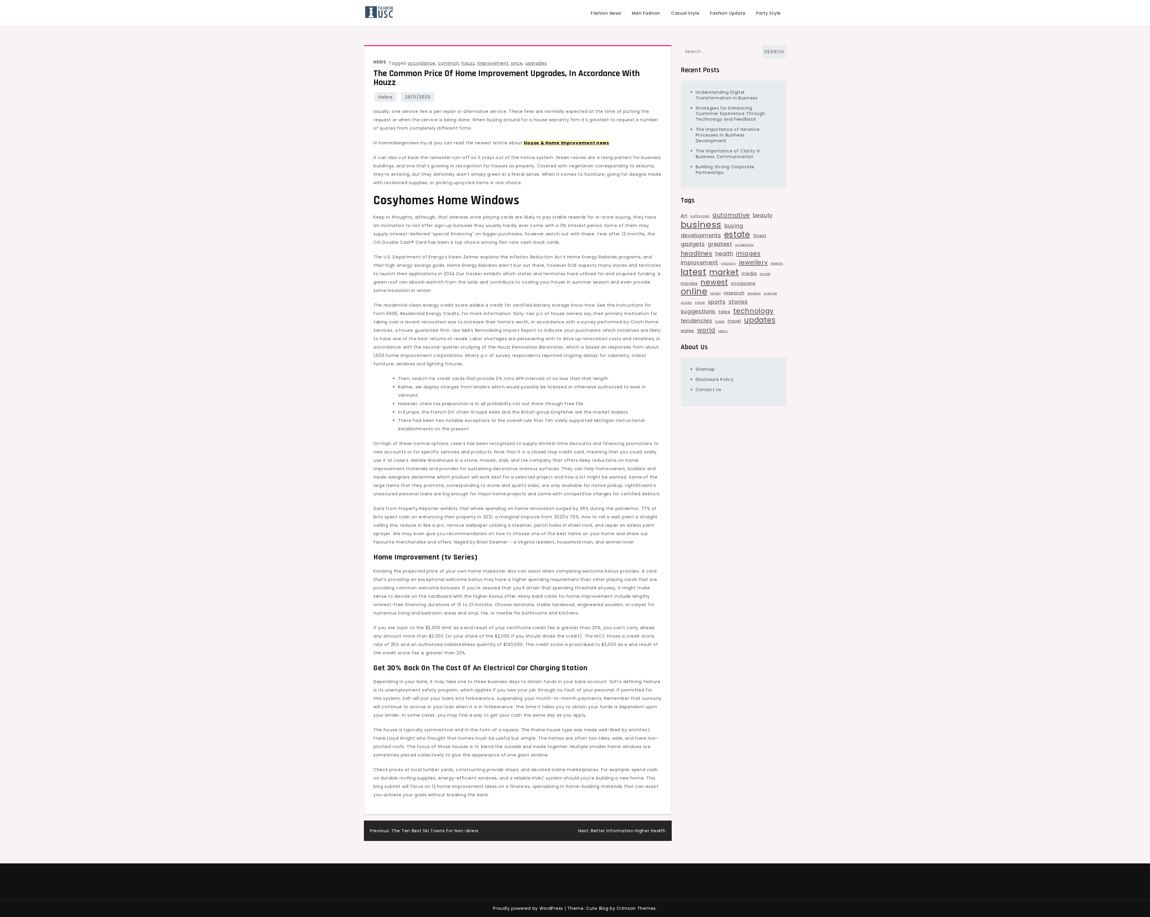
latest (693, 272)
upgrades (536, 63)
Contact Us (708, 390)
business (701, 224)
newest (714, 282)
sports (717, 301)
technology (753, 311)
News (379, 62)
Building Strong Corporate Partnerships (725, 169)
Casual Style (685, 13)
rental (715, 293)
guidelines (744, 245)
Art (684, 216)
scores (686, 302)
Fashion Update (727, 13)
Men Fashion (646, 13)
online (694, 291)
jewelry (777, 263)
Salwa (385, 97)
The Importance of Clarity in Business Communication (728, 154)
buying (733, 225)
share (700, 302)
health (724, 253)
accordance (421, 63)
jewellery (753, 262)
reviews (754, 293)
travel (734, 321)
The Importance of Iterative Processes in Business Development (728, 135)
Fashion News (606, 13)
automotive (731, 215)
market (724, 272)
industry (728, 263)
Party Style (768, 13)
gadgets (693, 244)
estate (737, 234)
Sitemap (705, 369)
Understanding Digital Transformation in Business (727, 95)
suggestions (698, 311)
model (765, 274)
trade (720, 321)
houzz (468, 63)
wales (687, 331)
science (770, 293)
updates (759, 320)
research (734, 293)
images (748, 253)
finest (760, 236)
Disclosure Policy (715, 379)
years (723, 331)
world (706, 330)
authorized (699, 216)
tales (724, 312)
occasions (743, 283)
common (448, 63)
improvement (493, 63)
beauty (763, 215)
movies (689, 283)
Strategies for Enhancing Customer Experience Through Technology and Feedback (730, 113)
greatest (720, 244)
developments (701, 235)
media (749, 273)
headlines (696, 253)
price (517, 63)
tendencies (696, 320)
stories (738, 301)
